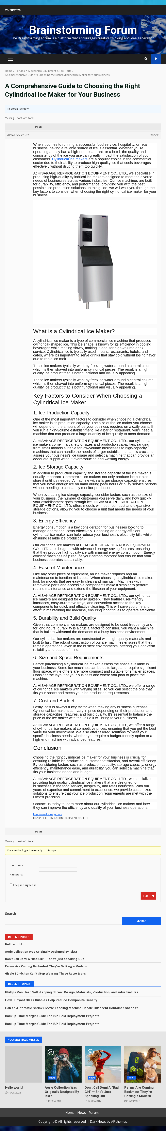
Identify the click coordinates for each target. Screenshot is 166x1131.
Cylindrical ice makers (69, 159)
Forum (94, 1112)
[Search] (146, 59)
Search (10, 913)
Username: (17, 865)
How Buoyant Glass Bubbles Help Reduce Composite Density (51, 1000)
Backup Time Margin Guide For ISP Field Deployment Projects (52, 1016)
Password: (16, 874)
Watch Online (156, 59)
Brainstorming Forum (83, 30)
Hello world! (13, 944)
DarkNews (98, 1121)
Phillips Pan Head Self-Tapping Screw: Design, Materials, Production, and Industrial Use (71, 992)
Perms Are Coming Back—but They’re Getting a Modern (46, 966)
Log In (148, 896)
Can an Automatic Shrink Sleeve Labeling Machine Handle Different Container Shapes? (71, 1008)
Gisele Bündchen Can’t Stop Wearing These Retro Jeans (45, 973)
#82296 (154, 135)
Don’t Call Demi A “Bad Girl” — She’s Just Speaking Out (44, 959)
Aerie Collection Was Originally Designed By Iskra (41, 951)
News (52, 1077)
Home (69, 1112)
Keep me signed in (24, 885)
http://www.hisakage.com (47, 814)
